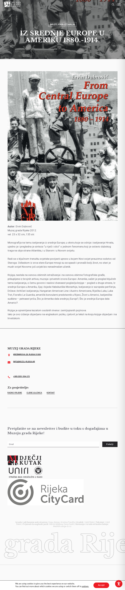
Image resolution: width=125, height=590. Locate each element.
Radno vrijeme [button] (14, 393)
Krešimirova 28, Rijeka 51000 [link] (27, 354)
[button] (119, 4)
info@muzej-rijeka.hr (24, 362)
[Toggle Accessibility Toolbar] (119, 584)
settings (85, 587)
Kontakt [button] (51, 393)
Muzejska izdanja (62, 24)
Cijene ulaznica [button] (34, 393)
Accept (101, 585)
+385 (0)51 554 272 (21, 376)
